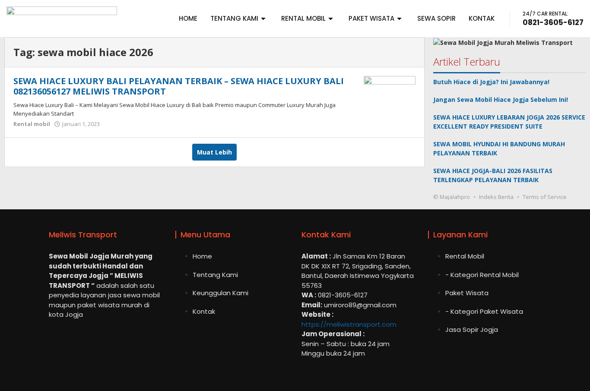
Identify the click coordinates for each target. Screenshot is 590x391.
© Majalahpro (451, 197)
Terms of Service (545, 197)
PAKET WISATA (371, 18)
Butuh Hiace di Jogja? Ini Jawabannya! (491, 82)
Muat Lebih (214, 152)
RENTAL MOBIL (303, 18)
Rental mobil (31, 124)
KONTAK (482, 18)
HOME (188, 18)
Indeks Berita (496, 197)
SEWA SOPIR (436, 18)
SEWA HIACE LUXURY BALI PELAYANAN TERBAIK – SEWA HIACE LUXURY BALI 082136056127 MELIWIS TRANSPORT (178, 86)
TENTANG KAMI (234, 18)
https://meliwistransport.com (349, 324)
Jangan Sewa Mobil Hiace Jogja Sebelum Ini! (500, 99)
